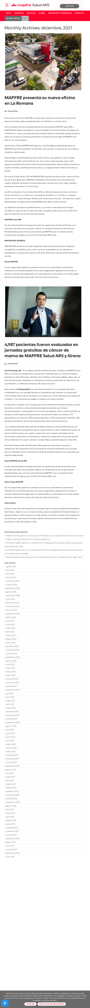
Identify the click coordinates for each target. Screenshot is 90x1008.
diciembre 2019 (12, 755)
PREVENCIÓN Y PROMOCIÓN (59, 13)
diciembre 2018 (12, 791)
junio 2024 (10, 599)
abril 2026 (10, 574)
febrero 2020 (11, 748)
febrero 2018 (11, 820)
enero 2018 (10, 824)
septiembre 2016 (13, 853)
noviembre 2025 (12, 581)
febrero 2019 (11, 788)
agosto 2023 (11, 617)
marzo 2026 (11, 577)
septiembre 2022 (13, 657)
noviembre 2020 (13, 715)
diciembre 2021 (12, 679)
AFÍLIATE (70, 6)
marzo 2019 (10, 784)
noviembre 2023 (12, 606)
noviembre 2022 (12, 650)
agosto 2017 (11, 842)
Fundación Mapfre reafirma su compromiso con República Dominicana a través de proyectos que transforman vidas (43, 544)
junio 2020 (10, 733)
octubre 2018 (11, 799)
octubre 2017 (11, 835)
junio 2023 (10, 624)
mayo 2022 (10, 668)
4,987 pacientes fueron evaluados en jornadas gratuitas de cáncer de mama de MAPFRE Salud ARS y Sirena (43, 350)
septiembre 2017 (12, 838)
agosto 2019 (11, 769)
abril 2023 (10, 632)
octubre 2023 (11, 610)
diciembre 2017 (12, 828)
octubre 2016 (11, 849)
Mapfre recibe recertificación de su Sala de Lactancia (27, 539)
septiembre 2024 (13, 595)
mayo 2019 (10, 777)
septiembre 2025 (13, 588)
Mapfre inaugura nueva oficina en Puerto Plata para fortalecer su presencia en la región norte (44, 557)
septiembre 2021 (13, 690)
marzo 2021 (10, 708)
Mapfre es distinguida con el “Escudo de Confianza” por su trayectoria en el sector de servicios (45, 535)
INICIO (8, 13)
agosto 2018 (11, 806)
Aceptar (30, 1004)
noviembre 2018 (12, 795)
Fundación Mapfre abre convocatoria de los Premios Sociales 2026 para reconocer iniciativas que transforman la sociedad (43, 552)
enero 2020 (10, 751)
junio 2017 (10, 846)
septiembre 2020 (13, 722)
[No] (87, 999)
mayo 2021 (10, 701)
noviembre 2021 (12, 682)
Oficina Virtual (13, 18)
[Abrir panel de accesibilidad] (5, 1003)
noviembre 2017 (12, 831)
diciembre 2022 (12, 646)
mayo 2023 (10, 628)
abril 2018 (10, 817)
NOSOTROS (19, 13)
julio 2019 (10, 773)
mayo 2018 (10, 813)
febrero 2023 (11, 639)
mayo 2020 (10, 737)
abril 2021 (10, 704)
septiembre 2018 (13, 802)
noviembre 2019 (12, 759)
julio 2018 (10, 809)
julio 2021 (10, 693)
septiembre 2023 (13, 614)
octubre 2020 (11, 719)
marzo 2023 (11, 635)
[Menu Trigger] (6, 5)
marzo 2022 (11, 672)
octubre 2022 (11, 653)
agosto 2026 (11, 566)
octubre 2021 (11, 686)
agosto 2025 (11, 592)
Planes (42, 13)
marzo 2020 (11, 744)
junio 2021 (10, 697)
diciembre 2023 (12, 603)
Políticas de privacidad (51, 1004)
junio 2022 (10, 664)
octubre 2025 (11, 585)
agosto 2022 (11, 661)
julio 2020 (10, 730)
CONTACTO (79, 13)
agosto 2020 (11, 726)
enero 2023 (10, 643)
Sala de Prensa (13, 111)
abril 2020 (10, 740)
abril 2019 (10, 780)
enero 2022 (10, 675)
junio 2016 (10, 857)
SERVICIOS (31, 13)
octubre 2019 (11, 762)
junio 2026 (10, 570)
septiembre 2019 (13, 766)
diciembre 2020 (12, 711)
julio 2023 (10, 621)
